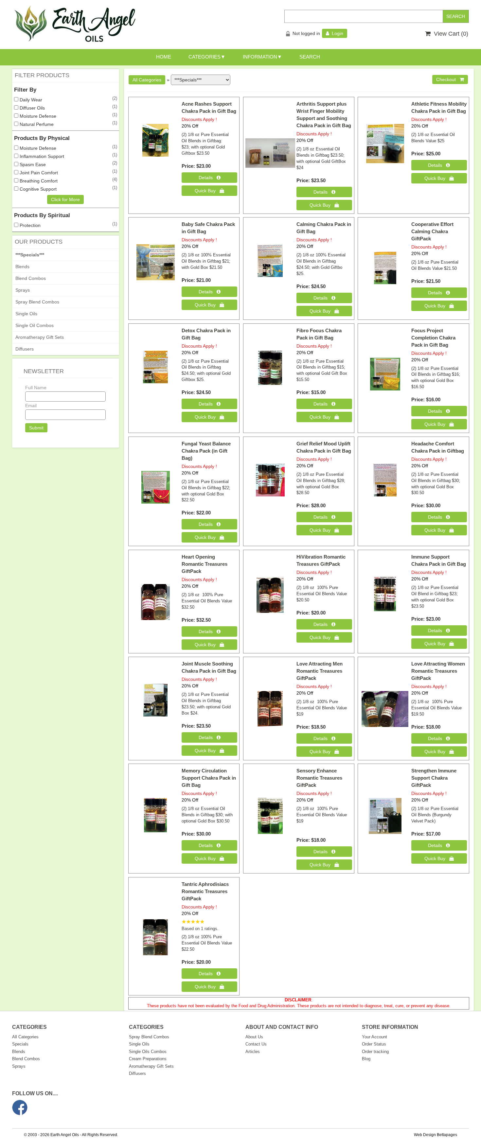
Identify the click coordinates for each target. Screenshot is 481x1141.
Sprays (22, 290)
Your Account (374, 1036)
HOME (163, 57)
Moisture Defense (37, 116)
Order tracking (375, 1051)
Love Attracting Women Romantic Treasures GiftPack (438, 671)
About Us (254, 1036)
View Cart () (449, 33)
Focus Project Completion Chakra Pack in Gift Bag (433, 338)
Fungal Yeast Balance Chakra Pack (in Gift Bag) (206, 451)
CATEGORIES (204, 57)
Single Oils (26, 313)
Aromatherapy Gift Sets (39, 337)
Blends (22, 266)
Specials (20, 1044)
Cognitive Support (37, 189)
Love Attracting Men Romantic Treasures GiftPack (319, 671)
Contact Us (256, 1044)
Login (336, 33)
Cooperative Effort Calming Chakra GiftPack (432, 231)
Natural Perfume (36, 124)
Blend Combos (30, 278)
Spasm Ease (32, 164)
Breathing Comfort (38, 180)
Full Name (35, 387)
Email (31, 405)
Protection (29, 225)
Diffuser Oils (31, 108)
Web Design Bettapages (435, 1134)
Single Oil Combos (34, 325)
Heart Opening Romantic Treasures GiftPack (204, 564)
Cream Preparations (148, 1058)
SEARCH (309, 57)
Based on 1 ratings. (200, 928)
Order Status (374, 1044)
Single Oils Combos (148, 1051)
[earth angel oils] (75, 24)
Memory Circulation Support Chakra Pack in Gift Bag (209, 778)
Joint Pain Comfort (38, 172)
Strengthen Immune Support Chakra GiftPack (433, 778)
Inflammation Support (41, 156)
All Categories (25, 1036)
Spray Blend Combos (37, 301)
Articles (252, 1051)
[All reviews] (193, 922)
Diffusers (24, 349)
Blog (366, 1058)
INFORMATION (260, 57)
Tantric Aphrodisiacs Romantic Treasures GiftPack (205, 891)
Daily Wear (30, 99)
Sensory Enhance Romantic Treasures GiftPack (319, 778)
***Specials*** (29, 254)
